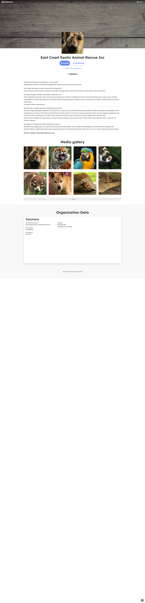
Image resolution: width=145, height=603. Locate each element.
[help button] (142, 600)
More (73, 199)
